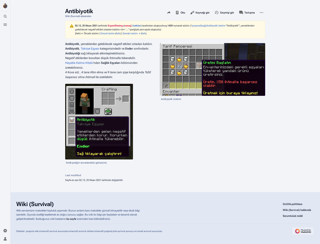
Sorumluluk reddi (293, 215)
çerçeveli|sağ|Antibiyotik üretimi (208, 25)
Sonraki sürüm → (131, 33)
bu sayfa (71, 218)
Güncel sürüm (107, 33)
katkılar (137, 25)
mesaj (127, 25)
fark (118, 33)
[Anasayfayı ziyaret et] (5, 6)
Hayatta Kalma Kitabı (79, 63)
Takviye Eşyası (90, 48)
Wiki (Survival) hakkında (297, 209)
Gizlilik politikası (292, 204)
